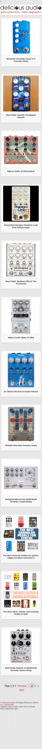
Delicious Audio (8, 703)
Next (21, 690)
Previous (22, 686)
